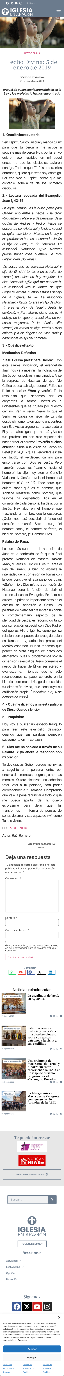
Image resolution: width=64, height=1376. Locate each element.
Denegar (32, 1357)
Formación (11, 1279)
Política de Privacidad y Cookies (8, 1368)
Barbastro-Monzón (12, 1029)
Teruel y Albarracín (12, 996)
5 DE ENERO (19, 828)
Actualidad (9, 1094)
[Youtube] (16, 3)
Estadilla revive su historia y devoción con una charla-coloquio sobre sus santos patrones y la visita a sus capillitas (43, 1035)
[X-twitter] (12, 3)
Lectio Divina (32, 53)
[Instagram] (20, 3)
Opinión (10, 1273)
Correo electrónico (17, 930)
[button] (59, 1317)
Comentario (13, 878)
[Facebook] (7, 3)
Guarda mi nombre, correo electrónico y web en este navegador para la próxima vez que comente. (31, 948)
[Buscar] (52, 1199)
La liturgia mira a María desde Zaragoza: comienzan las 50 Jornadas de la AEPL (43, 1097)
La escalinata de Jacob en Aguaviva (43, 996)
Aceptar (32, 1348)
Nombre (11, 917)
